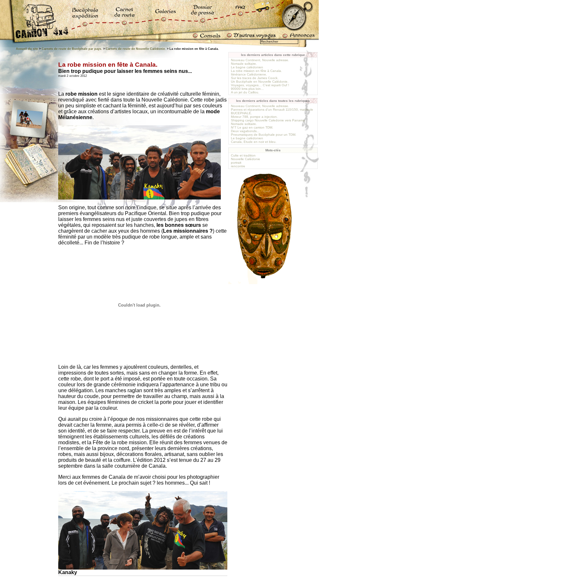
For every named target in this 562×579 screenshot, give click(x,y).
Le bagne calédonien (247, 67)
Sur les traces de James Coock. (254, 78)
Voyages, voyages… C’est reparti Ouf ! (260, 85)
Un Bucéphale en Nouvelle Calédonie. (259, 81)
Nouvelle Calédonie (245, 159)
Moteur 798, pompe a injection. (254, 116)
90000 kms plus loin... (247, 88)
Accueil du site (27, 48)
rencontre (238, 166)
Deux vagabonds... (245, 131)
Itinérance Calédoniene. (249, 74)
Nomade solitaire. (244, 63)
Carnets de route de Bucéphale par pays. (72, 48)
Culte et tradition (243, 155)
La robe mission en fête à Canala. (256, 71)
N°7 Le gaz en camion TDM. (252, 127)
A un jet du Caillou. (245, 92)
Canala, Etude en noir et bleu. (253, 142)
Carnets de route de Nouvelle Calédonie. (136, 48)
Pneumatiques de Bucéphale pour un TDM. (263, 134)
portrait (236, 162)
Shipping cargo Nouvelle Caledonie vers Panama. (268, 120)
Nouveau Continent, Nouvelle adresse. (260, 60)
